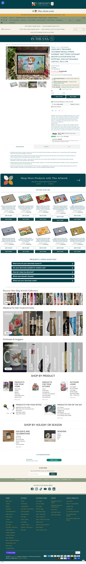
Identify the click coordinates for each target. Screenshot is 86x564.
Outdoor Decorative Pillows (42, 524)
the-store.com (13, 556)
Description (46, 146)
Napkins (17, 392)
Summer (59, 435)
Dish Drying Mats (46, 395)
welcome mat (77, 129)
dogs (75, 126)
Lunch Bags (23, 522)
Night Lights (17, 389)
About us (12, 17)
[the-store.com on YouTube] (1, 22)
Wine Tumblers (39, 527)
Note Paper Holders (20, 412)
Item (69, 146)
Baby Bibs (23, 530)
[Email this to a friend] (62, 110)
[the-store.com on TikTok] (6, 20)
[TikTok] (40, 489)
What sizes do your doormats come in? (27, 263)
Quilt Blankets (60, 412)
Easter (17, 442)
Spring (58, 434)
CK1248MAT (71, 124)
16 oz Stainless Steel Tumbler (64, 415)
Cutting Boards (45, 392)
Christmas (18, 436)
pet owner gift (68, 128)
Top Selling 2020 (63, 129)
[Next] (49, 61)
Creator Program (14, 20)
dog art (61, 126)
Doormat (74, 118)
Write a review (54, 460)
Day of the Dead (20, 439)
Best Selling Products (71, 115)
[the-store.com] (5, 29)
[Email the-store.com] (1, 17)
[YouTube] (45, 489)
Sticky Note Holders (21, 413)
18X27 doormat (58, 124)
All (63, 115)
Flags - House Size (40, 516)
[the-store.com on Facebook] (4, 17)
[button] (33, 26)
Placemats (17, 393)
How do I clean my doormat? (23, 272)
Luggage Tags (60, 410)
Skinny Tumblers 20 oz (41, 530)
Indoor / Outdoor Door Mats (58, 119)
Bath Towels (9, 545)
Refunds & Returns (32, 17)
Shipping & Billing (21, 17)
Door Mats (55, 123)
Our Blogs (12, 22)
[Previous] (7, 61)
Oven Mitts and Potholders (48, 393)
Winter (58, 437)
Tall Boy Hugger (74, 391)
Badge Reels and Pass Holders (23, 407)
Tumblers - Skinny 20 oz (27, 527)
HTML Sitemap (50, 20)
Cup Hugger (73, 390)
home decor (69, 127)
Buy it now (73, 96)
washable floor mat (70, 129)
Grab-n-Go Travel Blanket (63, 409)
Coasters (8, 519)
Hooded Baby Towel (11, 543)
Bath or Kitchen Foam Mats (12, 540)
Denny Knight (70, 116)
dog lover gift (70, 126)
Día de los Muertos (20, 441)
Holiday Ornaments (10, 532)
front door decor (63, 127)
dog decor (66, 126)
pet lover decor (62, 128)
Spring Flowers (57, 129)
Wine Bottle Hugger (74, 393)
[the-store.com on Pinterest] (1, 20)
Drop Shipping (32, 20)
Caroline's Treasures (55, 65)
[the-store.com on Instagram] (6, 17)
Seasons (72, 120)
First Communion (20, 444)
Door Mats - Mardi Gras (11, 527)
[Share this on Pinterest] (59, 110)
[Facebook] (32, 489)
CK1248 (67, 124)
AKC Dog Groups (59, 115)
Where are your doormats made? (25, 280)
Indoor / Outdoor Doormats (69, 119)
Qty (52, 90)
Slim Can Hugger (74, 388)
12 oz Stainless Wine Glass (63, 413)
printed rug (73, 128)
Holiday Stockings (10, 535)
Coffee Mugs (45, 390)
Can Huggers (73, 386)
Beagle (65, 115)
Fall (58, 438)
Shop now (7, 302)
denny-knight (57, 126)
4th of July (18, 437)
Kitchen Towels (24, 519)
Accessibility (59, 20)
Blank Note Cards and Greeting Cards (25, 409)
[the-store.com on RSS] (4, 20)
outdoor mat (56, 128)
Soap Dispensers (46, 397)
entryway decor (56, 127)
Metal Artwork (18, 397)
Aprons (44, 389)
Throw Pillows (9, 522)
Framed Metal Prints (19, 395)
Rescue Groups (41, 20)
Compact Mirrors (10, 548)
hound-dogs (74, 127)
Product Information (20, 146)
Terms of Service (53, 17)
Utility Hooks (9, 516)
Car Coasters (60, 407)
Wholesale (24, 20)
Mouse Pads (19, 410)
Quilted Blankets (10, 530)
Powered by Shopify (22, 558)
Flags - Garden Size (74, 395)
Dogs (71, 118)
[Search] (83, 29)
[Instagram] (36, 489)
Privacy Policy (43, 17)
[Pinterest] (49, 489)
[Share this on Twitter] (52, 110)
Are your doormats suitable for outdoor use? (29, 268)
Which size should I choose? (23, 276)
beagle (64, 124)
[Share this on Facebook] (56, 110)
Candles (17, 390)
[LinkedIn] (54, 489)
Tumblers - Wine (25, 524)
